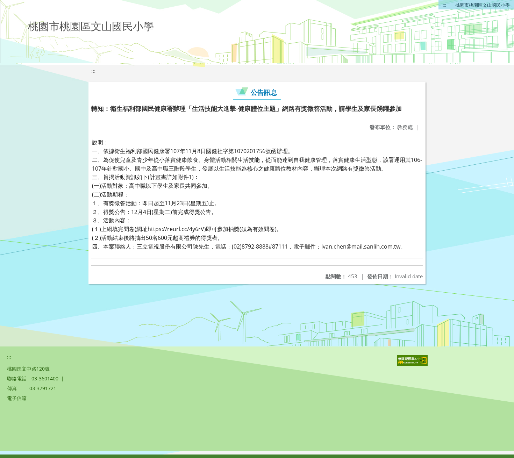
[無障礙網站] (413, 363)
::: (444, 5)
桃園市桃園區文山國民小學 (482, 5)
